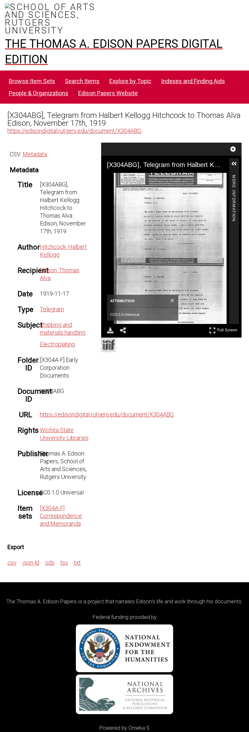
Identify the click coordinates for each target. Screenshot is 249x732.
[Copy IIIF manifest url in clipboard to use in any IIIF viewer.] (108, 345)
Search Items (82, 81)
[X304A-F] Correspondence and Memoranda (61, 516)
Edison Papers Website (108, 93)
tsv (64, 562)
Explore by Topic (130, 81)
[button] (237, 166)
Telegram (52, 309)
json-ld (30, 562)
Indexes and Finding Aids (193, 81)
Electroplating (57, 344)
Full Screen (228, 329)
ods (49, 562)
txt (77, 562)
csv (12, 562)
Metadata (35, 154)
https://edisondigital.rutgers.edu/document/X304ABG (74, 130)
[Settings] (233, 149)
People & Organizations (38, 93)
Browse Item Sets (32, 81)
